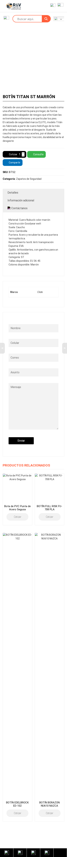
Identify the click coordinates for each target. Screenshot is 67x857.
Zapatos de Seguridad (28, 178)
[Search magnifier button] (46, 18)
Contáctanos (19, 208)
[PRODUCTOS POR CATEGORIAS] (6, 19)
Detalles (13, 192)
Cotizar (13, 154)
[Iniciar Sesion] (52, 6)
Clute (40, 292)
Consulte (38, 154)
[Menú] (59, 6)
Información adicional (21, 200)
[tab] (33, 193)
